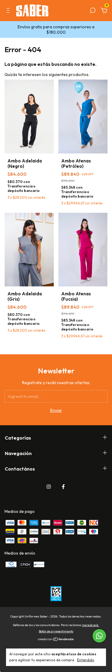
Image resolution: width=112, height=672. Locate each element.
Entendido (85, 660)
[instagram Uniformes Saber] (48, 486)
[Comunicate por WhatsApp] (99, 635)
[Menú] (9, 11)
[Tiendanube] (56, 639)
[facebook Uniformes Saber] (63, 486)
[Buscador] (92, 11)
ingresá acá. (90, 625)
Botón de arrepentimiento (56, 631)
